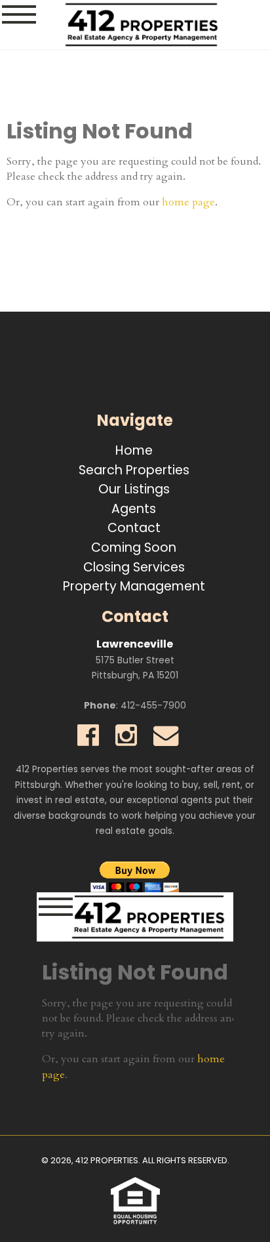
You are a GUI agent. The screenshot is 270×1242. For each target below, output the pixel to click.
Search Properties (134, 470)
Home (134, 450)
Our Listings (134, 489)
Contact (134, 528)
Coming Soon (133, 547)
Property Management (134, 586)
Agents (133, 509)
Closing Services (134, 567)
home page (188, 202)
